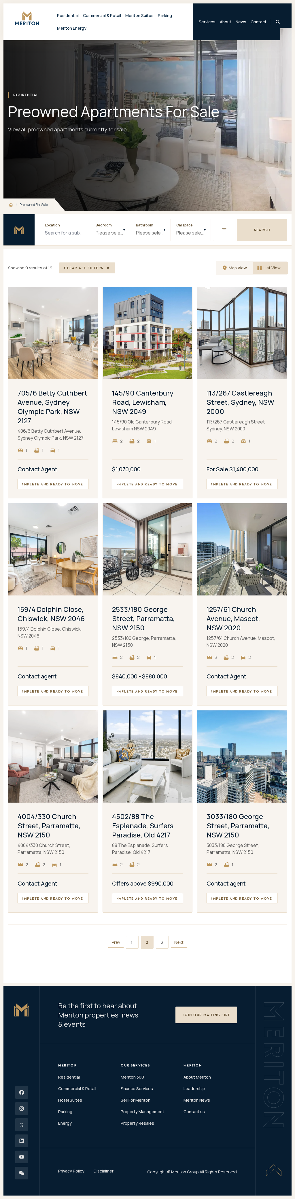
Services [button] (207, 21)
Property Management (142, 1111)
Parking (165, 15)
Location (52, 225)
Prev (116, 942)
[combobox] (110, 230)
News (241, 21)
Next (179, 942)
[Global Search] (277, 22)
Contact (258, 21)
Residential (69, 1077)
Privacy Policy (71, 1171)
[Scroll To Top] (273, 1170)
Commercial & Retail (77, 1088)
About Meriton (197, 1077)
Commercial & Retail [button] (102, 15)
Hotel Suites (70, 1100)
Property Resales (137, 1123)
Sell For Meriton (135, 1100)
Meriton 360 (132, 1077)
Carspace (184, 225)
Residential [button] (68, 15)
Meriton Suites (139, 15)
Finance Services (137, 1088)
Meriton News (197, 1100)
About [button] (225, 21)
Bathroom (144, 225)
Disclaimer (104, 1171)
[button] (224, 230)
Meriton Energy (71, 28)
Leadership (194, 1088)
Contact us (194, 1111)
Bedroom (104, 225)
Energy (65, 1123)
